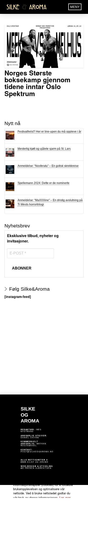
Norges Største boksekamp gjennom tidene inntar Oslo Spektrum (37, 83)
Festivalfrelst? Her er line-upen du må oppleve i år (49, 131)
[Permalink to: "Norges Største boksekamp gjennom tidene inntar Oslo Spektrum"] (44, 45)
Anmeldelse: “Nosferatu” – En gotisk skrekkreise (48, 166)
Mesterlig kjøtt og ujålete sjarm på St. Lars (44, 148)
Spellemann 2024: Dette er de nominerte (43, 183)
